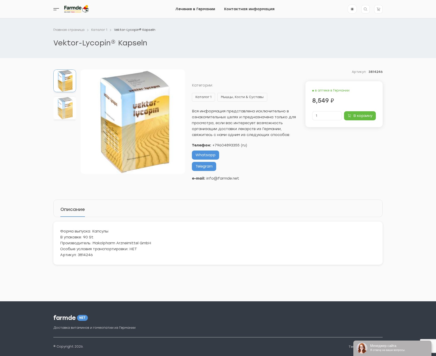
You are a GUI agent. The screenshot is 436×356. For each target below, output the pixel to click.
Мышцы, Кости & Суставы (242, 97)
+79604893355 (226, 145)
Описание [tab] (72, 209)
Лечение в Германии (195, 9)
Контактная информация (249, 9)
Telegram (204, 166)
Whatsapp (206, 155)
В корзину (362, 116)
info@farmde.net (222, 178)
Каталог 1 (203, 97)
